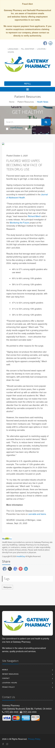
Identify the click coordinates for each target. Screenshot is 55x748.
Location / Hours (9, 682)
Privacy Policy (8, 687)
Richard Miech (34, 216)
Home (11, 101)
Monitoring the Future (19, 222)
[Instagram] (50, 43)
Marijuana (7, 587)
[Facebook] (45, 43)
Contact (6, 678)
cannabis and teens (37, 514)
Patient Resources (25, 101)
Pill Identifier (27, 49)
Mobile (5, 669)
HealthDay (21, 556)
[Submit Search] (46, 122)
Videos (32, 128)
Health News (16, 128)
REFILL (27, 83)
